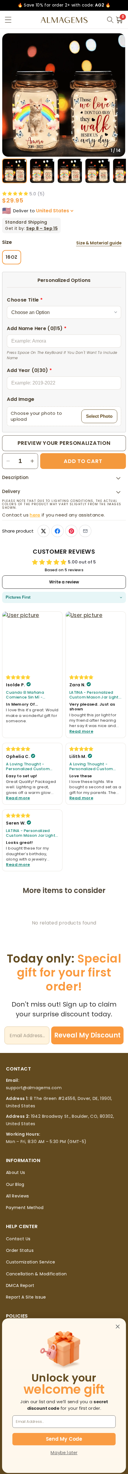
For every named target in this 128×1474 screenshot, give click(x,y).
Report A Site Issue (26, 1297)
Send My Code (64, 1439)
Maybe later (64, 1453)
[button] (8, 19)
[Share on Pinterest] (71, 531)
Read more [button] (81, 731)
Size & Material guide (98, 243)
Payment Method (25, 1208)
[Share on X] (44, 531)
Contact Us (18, 1239)
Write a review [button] (64, 582)
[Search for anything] (110, 19)
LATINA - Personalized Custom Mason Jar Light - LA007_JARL (95, 695)
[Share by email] (85, 531)
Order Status (20, 1250)
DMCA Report (20, 1285)
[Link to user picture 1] (32, 641)
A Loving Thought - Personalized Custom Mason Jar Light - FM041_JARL (28, 767)
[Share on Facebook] (57, 531)
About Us (15, 1172)
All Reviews (17, 1196)
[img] (18, 677)
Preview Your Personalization (64, 443)
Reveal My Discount (87, 1035)
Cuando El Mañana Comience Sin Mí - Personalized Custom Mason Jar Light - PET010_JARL (28, 695)
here (35, 515)
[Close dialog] (117, 1326)
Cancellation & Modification (36, 1274)
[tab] (14, 170)
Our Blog (15, 1184)
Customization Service (30, 1262)
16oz (11, 257)
